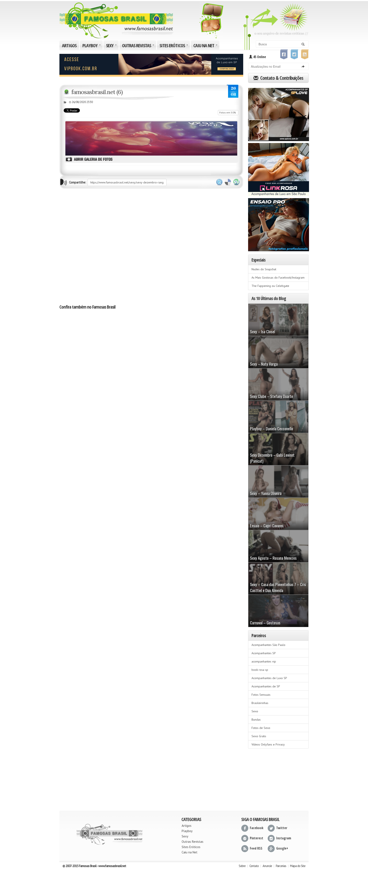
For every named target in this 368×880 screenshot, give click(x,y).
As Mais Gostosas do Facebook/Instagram (278, 277)
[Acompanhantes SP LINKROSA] (278, 168)
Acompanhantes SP (264, 653)
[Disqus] (151, 246)
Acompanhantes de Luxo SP (269, 678)
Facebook (256, 828)
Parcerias (281, 866)
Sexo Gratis (259, 736)
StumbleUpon (236, 182)
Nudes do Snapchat (264, 269)
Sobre (242, 866)
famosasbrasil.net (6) (97, 92)
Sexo (255, 711)
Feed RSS (256, 848)
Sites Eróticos (174, 46)
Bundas (256, 719)
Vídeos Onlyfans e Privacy (268, 744)
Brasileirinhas (260, 703)
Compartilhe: (77, 182)
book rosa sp (260, 670)
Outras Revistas (138, 46)
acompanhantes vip (264, 661)
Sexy (112, 46)
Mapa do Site (297, 866)
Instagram (283, 838)
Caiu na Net (205, 46)
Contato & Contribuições (281, 77)
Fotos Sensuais (261, 695)
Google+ (282, 848)
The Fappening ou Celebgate (270, 286)
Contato (254, 866)
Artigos (69, 45)
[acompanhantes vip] (151, 65)
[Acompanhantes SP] (278, 113)
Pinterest (256, 838)
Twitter (219, 182)
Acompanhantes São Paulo (268, 645)
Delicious (228, 182)
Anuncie (267, 866)
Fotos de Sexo (261, 728)
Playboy (92, 46)
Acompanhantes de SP (266, 686)
